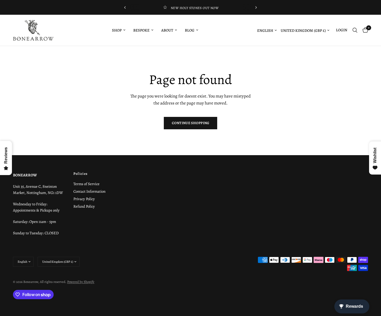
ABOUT (167, 30)
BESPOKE (141, 30)
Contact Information (89, 191)
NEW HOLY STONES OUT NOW (194, 8)
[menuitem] (118, 30)
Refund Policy (84, 206)
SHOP (117, 30)
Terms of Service (86, 183)
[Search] (355, 30)
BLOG (189, 30)
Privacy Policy (84, 198)
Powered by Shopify (80, 282)
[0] (364, 30)
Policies (80, 174)
